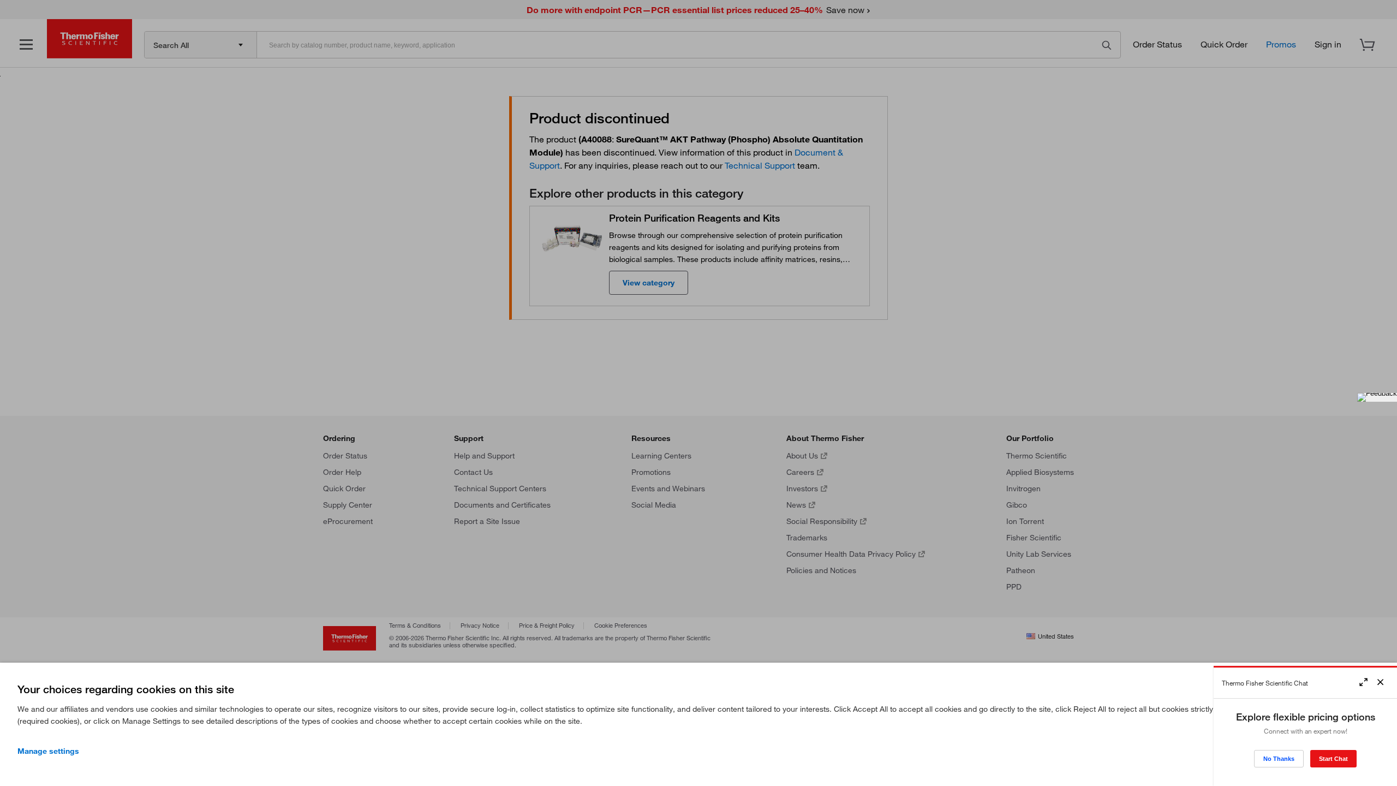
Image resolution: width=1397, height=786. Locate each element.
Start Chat (1333, 758)
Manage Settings (48, 751)
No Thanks (1278, 758)
